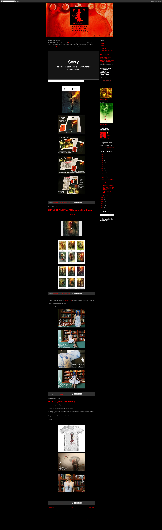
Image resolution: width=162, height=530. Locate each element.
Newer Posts (51, 507)
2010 (102, 201)
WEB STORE (104, 48)
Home (71, 507)
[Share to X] (78, 202)
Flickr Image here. (104, 99)
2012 (102, 197)
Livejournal (102, 58)
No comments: (67, 202)
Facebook (107, 54)
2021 (102, 160)
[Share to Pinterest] (81, 202)
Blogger (87, 519)
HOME (102, 43)
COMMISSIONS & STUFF (106, 50)
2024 (102, 154)
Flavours (108, 56)
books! (105, 57)
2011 (102, 199)
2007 (102, 207)
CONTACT (103, 47)
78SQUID (102, 54)
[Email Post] (72, 202)
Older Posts (91, 507)
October (104, 172)
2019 (102, 164)
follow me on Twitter (109, 147)
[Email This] (75, 202)
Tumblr (110, 57)
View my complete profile (109, 137)
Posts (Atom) (57, 510)
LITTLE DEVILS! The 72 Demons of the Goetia (70, 210)
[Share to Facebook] (80, 202)
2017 (102, 168)
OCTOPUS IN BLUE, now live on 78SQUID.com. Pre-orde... (108, 188)
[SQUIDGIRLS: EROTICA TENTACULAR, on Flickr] (106, 98)
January (104, 195)
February (104, 177)
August (104, 174)
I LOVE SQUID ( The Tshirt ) (61, 402)
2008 (102, 205)
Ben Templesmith (73, 81)
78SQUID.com (73, 215)
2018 (102, 166)
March (103, 176)
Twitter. (101, 57)
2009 (102, 203)
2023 (102, 156)
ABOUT (102, 45)
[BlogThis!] (77, 202)
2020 (102, 162)
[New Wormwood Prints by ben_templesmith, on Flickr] (106, 123)
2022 (102, 158)
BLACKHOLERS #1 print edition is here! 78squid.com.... (107, 181)
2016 (102, 170)
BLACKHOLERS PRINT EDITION (57, 81)
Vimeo (81, 81)
